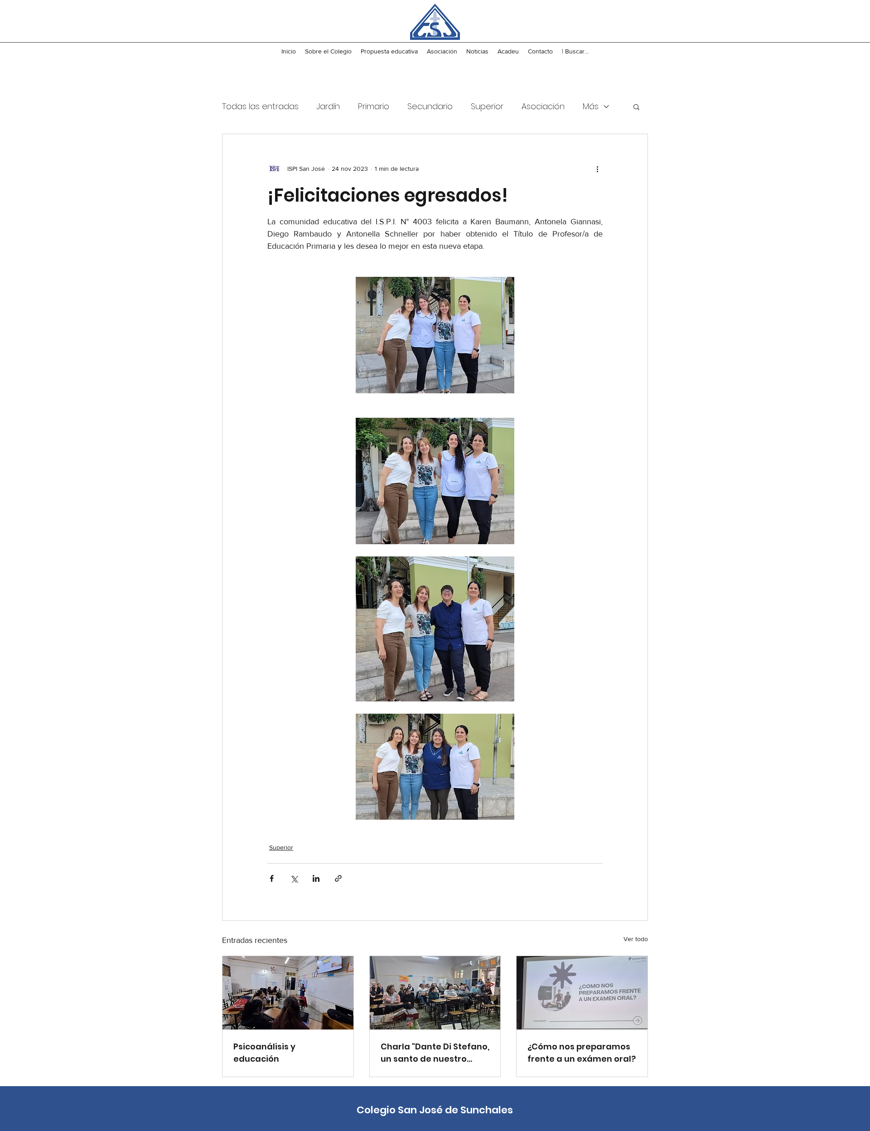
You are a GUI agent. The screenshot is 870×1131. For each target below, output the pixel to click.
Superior (487, 106)
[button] (636, 106)
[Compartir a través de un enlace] (338, 878)
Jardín (328, 106)
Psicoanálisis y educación (264, 1052)
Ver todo (636, 938)
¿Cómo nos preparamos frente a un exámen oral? (581, 1052)
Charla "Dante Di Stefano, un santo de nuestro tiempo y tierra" (435, 1053)
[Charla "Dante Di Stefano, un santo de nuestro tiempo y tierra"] (435, 993)
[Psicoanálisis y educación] (287, 993)
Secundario (430, 106)
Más (591, 106)
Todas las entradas (260, 106)
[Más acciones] (597, 168)
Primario (373, 106)
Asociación (543, 106)
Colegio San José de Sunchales (435, 1110)
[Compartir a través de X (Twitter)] (294, 878)
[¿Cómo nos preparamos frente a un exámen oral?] (582, 993)
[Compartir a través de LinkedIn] (316, 878)
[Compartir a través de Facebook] (271, 878)
